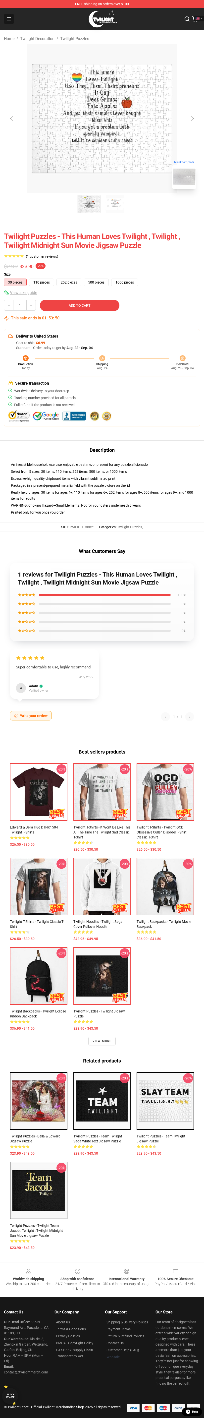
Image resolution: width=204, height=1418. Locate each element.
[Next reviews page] (189, 716)
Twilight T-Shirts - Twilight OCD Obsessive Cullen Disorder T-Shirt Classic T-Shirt (162, 832)
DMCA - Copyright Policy (74, 1343)
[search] (187, 19)
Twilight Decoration (37, 38)
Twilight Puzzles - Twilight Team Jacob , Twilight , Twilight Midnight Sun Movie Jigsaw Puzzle (36, 1231)
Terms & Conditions (71, 1329)
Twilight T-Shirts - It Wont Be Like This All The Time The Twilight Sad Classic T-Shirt (101, 832)
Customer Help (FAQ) (122, 1350)
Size (7, 274)
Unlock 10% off (10, 1396)
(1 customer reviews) (42, 256)
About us (63, 1322)
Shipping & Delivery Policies (127, 1322)
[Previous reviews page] (165, 716)
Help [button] (195, 1412)
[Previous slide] (11, 118)
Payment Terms (118, 1329)
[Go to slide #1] (89, 204)
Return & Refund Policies (125, 1336)
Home (9, 38)
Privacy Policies (68, 1336)
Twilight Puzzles (74, 38)
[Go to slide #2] (115, 204)
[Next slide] (192, 118)
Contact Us (115, 1343)
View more (102, 1041)
